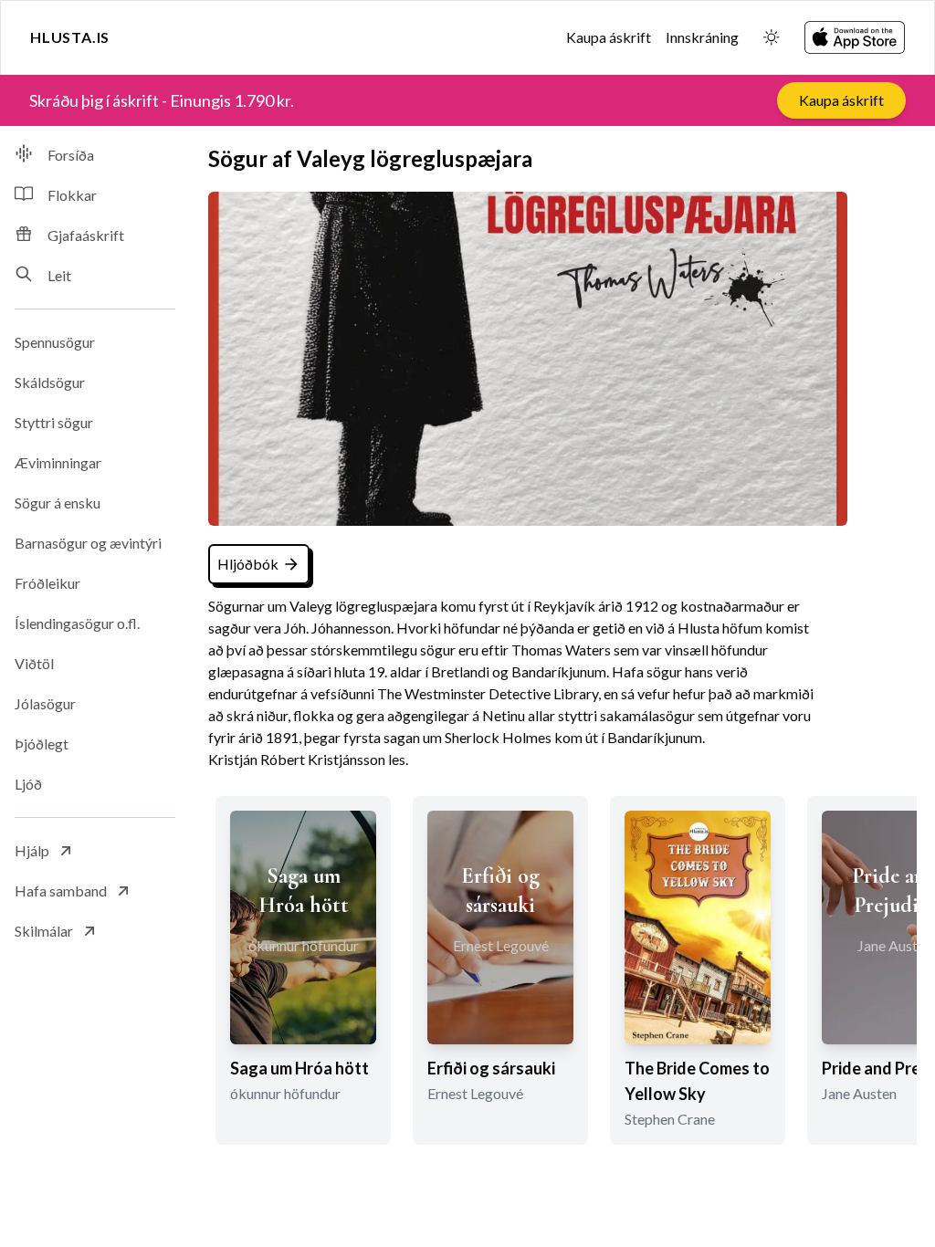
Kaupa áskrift (608, 37)
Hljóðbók (247, 563)
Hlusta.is (70, 37)
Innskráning (702, 37)
